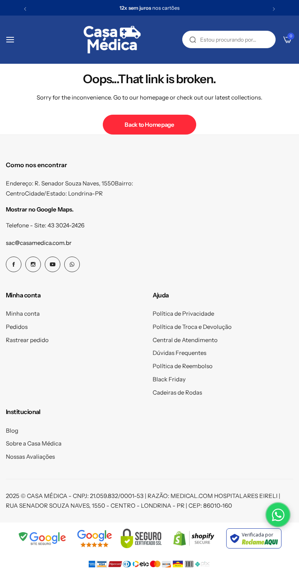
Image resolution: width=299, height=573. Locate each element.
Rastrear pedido (27, 340)
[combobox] (229, 39)
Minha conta (23, 313)
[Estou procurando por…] (192, 39)
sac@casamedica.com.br (39, 242)
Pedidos (17, 326)
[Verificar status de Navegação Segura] (43, 538)
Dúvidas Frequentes (179, 352)
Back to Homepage (149, 124)
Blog (12, 430)
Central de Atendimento (185, 340)
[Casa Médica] (112, 39)
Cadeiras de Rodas (177, 392)
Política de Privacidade (183, 313)
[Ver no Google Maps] (94, 538)
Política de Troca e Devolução (192, 326)
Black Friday (169, 379)
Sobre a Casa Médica (34, 443)
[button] (25, 9)
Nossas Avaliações (30, 456)
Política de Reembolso (183, 366)
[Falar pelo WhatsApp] (278, 514)
